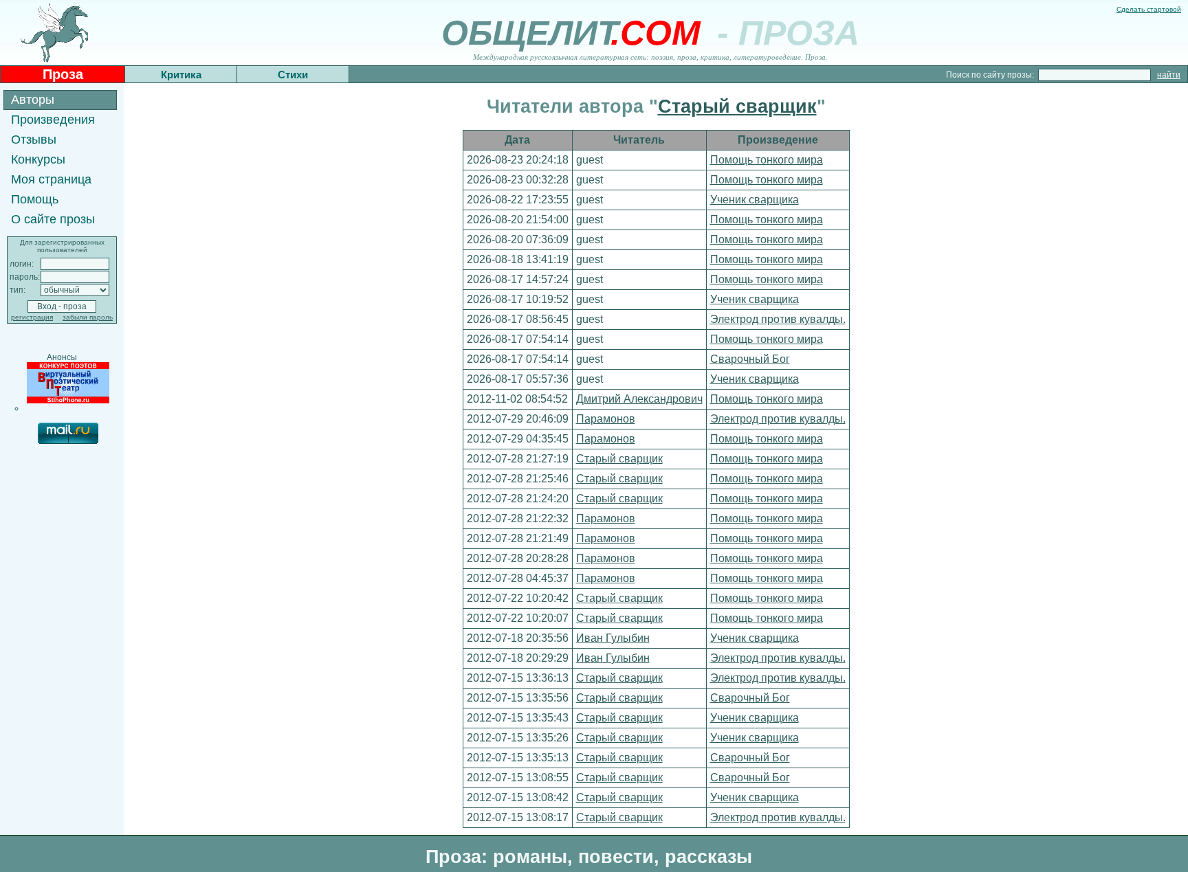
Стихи (293, 74)
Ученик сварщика (754, 199)
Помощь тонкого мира (766, 160)
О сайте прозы (53, 219)
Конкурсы (38, 159)
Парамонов (605, 419)
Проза (63, 74)
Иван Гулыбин (613, 638)
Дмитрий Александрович (639, 399)
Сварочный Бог (750, 359)
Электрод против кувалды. (778, 319)
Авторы (32, 100)
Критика (181, 74)
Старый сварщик (737, 106)
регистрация (32, 317)
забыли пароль (88, 317)
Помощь (34, 199)
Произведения (53, 119)
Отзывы (33, 139)
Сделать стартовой (1148, 9)
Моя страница (51, 179)
